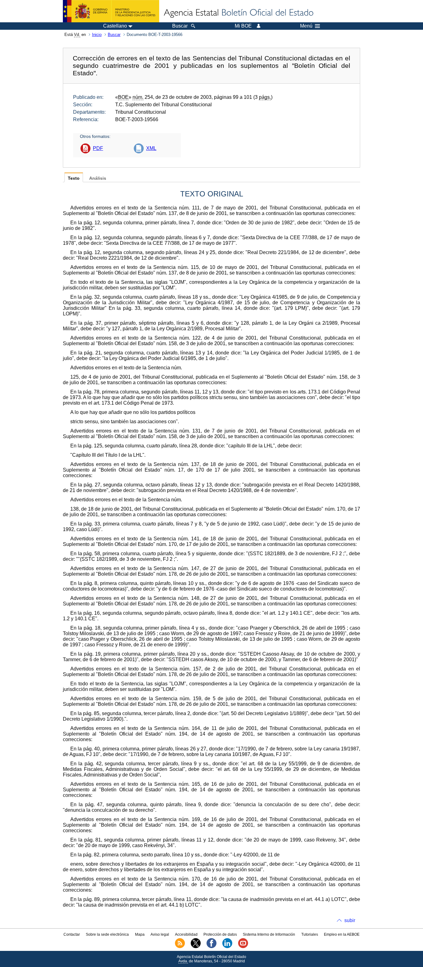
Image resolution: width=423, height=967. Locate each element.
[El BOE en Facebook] (211, 947)
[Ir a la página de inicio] (238, 13)
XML (151, 148)
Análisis (97, 178)
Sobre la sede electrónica (107, 934)
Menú (306, 26)
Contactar (71, 934)
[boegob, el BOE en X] (196, 947)
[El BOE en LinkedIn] (227, 947)
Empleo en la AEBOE (342, 934)
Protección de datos (220, 934)
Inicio (97, 34)
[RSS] (180, 947)
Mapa (140, 934)
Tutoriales (309, 934)
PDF (98, 148)
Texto (74, 178)
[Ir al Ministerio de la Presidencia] (111, 11)
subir (349, 920)
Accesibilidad (186, 934)
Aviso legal (159, 934)
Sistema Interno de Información (269, 934)
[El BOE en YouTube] (243, 947)
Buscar (114, 34)
